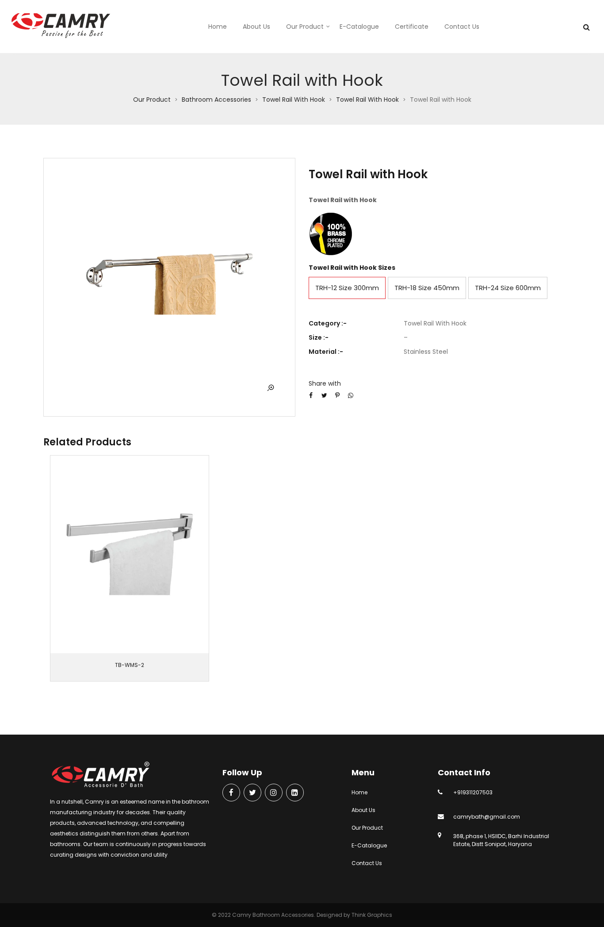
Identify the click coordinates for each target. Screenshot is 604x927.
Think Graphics (372, 915)
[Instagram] (274, 793)
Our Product (305, 26)
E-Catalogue (359, 26)
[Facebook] (231, 793)
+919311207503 (473, 792)
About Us (256, 26)
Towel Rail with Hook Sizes (352, 267)
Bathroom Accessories (216, 99)
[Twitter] (252, 793)
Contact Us (461, 26)
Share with (325, 383)
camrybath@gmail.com (486, 816)
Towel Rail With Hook (293, 99)
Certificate (411, 26)
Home (217, 26)
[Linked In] (295, 793)
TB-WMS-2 (129, 665)
